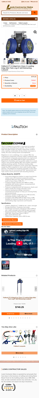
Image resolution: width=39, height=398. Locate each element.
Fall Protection (13, 23)
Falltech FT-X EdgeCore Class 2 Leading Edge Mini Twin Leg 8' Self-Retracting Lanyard (19, 298)
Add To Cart (11, 313)
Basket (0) (35, 1)
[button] (35, 31)
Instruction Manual (10, 220)
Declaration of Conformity (12, 224)
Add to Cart (20, 100)
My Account (26, 1)
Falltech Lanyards (23, 23)
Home (5, 23)
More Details (29, 313)
